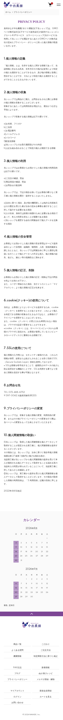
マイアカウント (17, 691)
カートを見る (46, 697)
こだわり (46, 644)
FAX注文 (17, 667)
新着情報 (46, 667)
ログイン (17, 697)
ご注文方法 (46, 650)
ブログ (17, 673)
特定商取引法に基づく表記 (45, 656)
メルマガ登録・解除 (46, 679)
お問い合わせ (17, 703)
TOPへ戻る (31, 614)
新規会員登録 (46, 691)
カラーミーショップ (35, 35)
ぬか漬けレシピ (46, 673)
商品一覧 (17, 644)
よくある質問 (17, 650)
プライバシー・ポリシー (25, 42)
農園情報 (17, 656)
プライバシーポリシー (17, 679)
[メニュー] (58, 4)
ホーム (8, 12)
